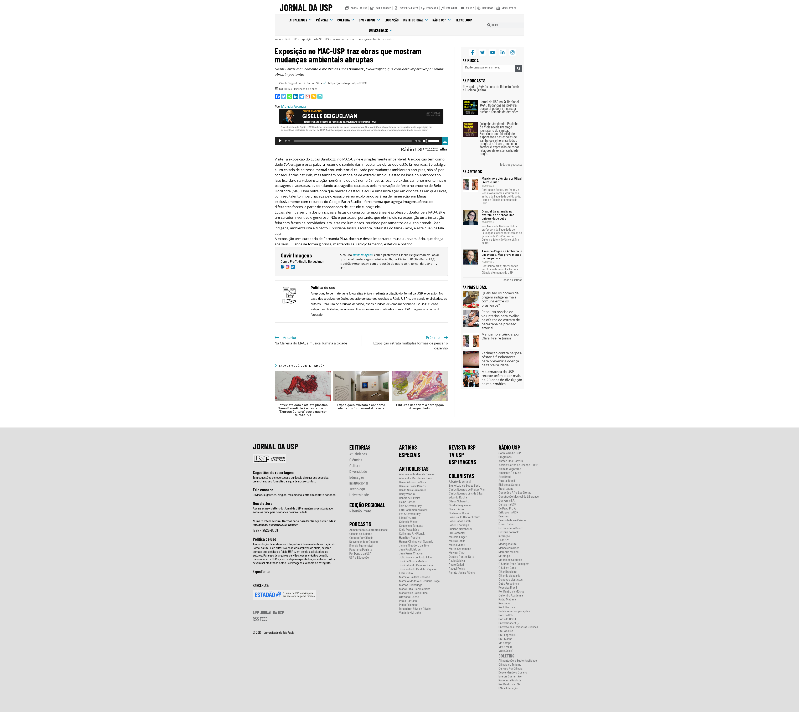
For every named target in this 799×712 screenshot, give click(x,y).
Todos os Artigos (512, 280)
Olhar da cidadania (509, 576)
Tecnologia (463, 20)
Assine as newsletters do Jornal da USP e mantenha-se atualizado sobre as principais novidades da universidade (293, 510)
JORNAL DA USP (306, 7)
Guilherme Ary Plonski (412, 534)
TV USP (456, 454)
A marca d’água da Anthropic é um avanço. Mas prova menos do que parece (502, 254)
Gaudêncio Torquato (411, 526)
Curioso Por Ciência (361, 538)
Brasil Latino (506, 489)
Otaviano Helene (409, 597)
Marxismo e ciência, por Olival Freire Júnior (502, 180)
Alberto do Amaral (460, 481)
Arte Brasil (505, 477)
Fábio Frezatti (407, 518)
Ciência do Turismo (360, 534)
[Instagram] (512, 52)
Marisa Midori (457, 545)
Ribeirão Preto (360, 511)
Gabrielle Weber (408, 522)
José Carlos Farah (460, 521)
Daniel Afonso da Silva (412, 482)
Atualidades (298, 20)
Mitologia (504, 556)
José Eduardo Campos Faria (416, 565)
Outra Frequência (509, 583)
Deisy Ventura (407, 494)
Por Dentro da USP (360, 553)
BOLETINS (506, 655)
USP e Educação (359, 557)
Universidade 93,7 (509, 623)
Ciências (322, 20)
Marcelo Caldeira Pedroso (414, 577)
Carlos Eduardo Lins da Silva (466, 493)
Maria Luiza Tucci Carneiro (415, 589)
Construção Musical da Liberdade (519, 496)
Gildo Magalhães (409, 530)
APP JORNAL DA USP (268, 612)
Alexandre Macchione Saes (415, 478)
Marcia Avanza (293, 106)
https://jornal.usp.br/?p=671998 (347, 83)
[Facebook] (277, 96)
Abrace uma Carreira (511, 461)
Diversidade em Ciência (512, 520)
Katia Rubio (406, 573)
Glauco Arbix (456, 509)
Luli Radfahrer (457, 533)
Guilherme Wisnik (459, 513)
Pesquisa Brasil (508, 587)
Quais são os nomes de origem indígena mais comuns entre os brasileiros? (500, 299)
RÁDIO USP (509, 447)
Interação (504, 536)
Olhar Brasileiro (508, 572)
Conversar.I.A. (507, 500)
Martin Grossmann (460, 549)
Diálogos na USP (508, 512)
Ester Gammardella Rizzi (413, 510)
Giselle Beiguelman (290, 83)
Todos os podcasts (511, 164)
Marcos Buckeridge (410, 585)
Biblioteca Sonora (509, 485)
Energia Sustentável (361, 546)
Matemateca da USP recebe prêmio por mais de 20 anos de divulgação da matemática (501, 377)
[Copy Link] (313, 96)
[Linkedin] (295, 96)
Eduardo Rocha (458, 497)
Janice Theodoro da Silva (414, 545)
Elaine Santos (407, 502)
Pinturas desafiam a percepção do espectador (420, 406)
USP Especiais (507, 635)
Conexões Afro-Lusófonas (515, 493)
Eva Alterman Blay (410, 514)
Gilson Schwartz (459, 501)
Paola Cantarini (408, 601)
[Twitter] (283, 96)
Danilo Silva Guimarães (412, 490)
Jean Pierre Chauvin (411, 553)
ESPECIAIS (409, 454)
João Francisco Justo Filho (415, 557)
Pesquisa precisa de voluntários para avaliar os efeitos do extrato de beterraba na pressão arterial (500, 319)
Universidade (378, 30)
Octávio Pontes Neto (461, 557)
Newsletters (262, 503)
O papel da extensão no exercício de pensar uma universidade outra (498, 215)
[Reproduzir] (280, 141)
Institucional (413, 20)
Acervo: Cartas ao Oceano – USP (518, 465)
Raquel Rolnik (457, 568)
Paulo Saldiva (457, 561)
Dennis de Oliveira (409, 498)
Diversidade (367, 20)
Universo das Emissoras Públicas (518, 627)
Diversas (504, 516)
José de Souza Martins (413, 561)
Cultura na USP (507, 504)
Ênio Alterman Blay (410, 506)
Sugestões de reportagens (273, 472)
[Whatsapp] (289, 96)
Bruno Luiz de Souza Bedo (464, 485)
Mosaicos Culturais (510, 560)
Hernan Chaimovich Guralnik (416, 541)
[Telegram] (301, 96)
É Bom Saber (506, 524)
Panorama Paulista (360, 550)
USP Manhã (505, 639)
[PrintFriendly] (320, 96)
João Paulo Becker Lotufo (464, 517)
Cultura (343, 20)
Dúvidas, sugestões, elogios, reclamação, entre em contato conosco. (294, 495)
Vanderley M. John (410, 613)
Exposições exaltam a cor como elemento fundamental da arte (361, 406)
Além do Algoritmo (510, 469)
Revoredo (504, 603)
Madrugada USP (508, 544)
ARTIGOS (408, 447)
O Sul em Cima (507, 568)
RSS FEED (260, 618)
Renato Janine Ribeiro (462, 572)
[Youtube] (492, 52)
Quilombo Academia (511, 595)
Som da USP (506, 615)
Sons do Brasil (507, 619)
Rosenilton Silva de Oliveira (415, 609)
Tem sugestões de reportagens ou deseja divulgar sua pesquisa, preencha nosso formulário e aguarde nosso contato (291, 479)
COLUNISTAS (461, 475)
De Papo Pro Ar (508, 508)
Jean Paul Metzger (410, 549)
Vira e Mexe (505, 647)
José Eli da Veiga (459, 525)
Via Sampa (505, 643)
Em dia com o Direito (511, 528)
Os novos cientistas (511, 580)
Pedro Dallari (456, 565)
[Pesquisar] (518, 68)
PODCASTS (360, 524)
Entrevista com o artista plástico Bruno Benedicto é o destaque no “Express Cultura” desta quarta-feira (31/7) (303, 409)
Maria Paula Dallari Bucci (413, 593)
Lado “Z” (504, 540)
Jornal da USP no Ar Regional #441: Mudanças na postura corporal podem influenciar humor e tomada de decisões (499, 106)
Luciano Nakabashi (460, 529)
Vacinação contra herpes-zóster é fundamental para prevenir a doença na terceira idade (501, 359)
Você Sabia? (506, 651)
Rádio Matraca (507, 599)
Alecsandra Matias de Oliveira (416, 474)
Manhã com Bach (509, 548)
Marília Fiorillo (457, 541)
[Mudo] (425, 141)
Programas (505, 457)
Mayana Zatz (457, 553)
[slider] (434, 140)
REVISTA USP (462, 447)
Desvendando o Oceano (363, 542)
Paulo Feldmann (408, 605)
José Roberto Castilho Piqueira (418, 569)
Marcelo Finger (457, 537)
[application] (358, 141)
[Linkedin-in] (502, 52)
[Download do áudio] (445, 140)
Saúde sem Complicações (514, 611)
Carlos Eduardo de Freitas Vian (467, 489)
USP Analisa (506, 631)
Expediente (261, 571)
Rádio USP (439, 20)
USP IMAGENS (462, 461)
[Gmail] (307, 96)
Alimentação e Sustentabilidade (368, 530)
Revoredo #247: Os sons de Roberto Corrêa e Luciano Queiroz (491, 88)
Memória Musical (509, 552)
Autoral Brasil (507, 481)
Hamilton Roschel (410, 537)
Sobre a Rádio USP (510, 453)
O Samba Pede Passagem (514, 564)
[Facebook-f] (472, 52)
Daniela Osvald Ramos (412, 486)
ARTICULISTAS (414, 468)
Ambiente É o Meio (510, 473)
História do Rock (509, 532)
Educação (392, 20)
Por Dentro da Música (511, 591)
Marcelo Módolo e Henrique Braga (419, 581)
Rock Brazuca (507, 607)
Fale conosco (263, 489)
